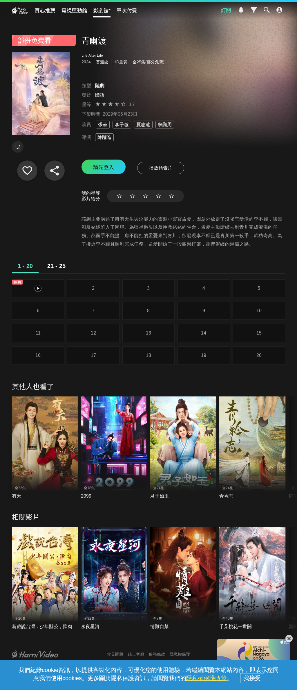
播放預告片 (160, 167)
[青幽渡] (27, 170)
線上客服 (136, 654)
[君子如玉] (183, 447)
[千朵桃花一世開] (252, 578)
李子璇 (122, 124)
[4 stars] (158, 196)
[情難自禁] (183, 578)
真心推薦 (45, 10)
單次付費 (126, 10)
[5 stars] (171, 196)
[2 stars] (132, 196)
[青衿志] (252, 447)
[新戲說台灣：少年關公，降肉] (45, 578)
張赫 (102, 124)
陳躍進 (104, 137)
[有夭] (45, 447)
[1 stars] (119, 196)
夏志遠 (143, 124)
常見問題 (115, 654)
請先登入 (103, 167)
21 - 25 (56, 266)
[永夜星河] (114, 578)
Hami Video (20, 10)
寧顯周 (165, 124)
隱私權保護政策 (206, 678)
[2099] (114, 447)
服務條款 (157, 654)
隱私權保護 (180, 654)
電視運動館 (74, 10)
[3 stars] (145, 196)
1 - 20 (25, 266)
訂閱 (226, 10)
